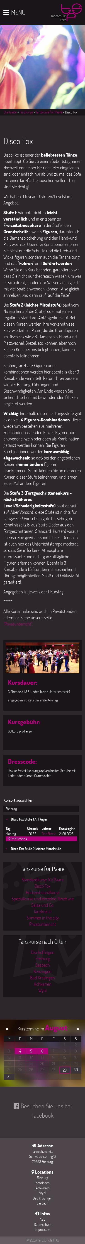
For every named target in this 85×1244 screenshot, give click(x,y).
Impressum (42, 1229)
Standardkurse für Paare (42, 880)
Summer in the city (43, 918)
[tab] (41, 819)
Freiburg (11, 808)
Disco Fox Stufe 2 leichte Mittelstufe (35, 848)
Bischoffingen (42, 952)
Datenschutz (42, 1224)
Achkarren (42, 984)
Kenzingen (42, 971)
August (56, 1028)
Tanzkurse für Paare (49, 112)
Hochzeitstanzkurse (42, 892)
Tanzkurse (26, 112)
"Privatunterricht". (18, 624)
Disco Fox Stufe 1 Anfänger (29, 819)
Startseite (10, 112)
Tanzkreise (42, 911)
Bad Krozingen (42, 978)
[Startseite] (66, 13)
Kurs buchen (16, 838)
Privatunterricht (42, 924)
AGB (43, 1219)
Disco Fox (42, 886)
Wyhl (42, 990)
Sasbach (42, 965)
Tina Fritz (47, 833)
